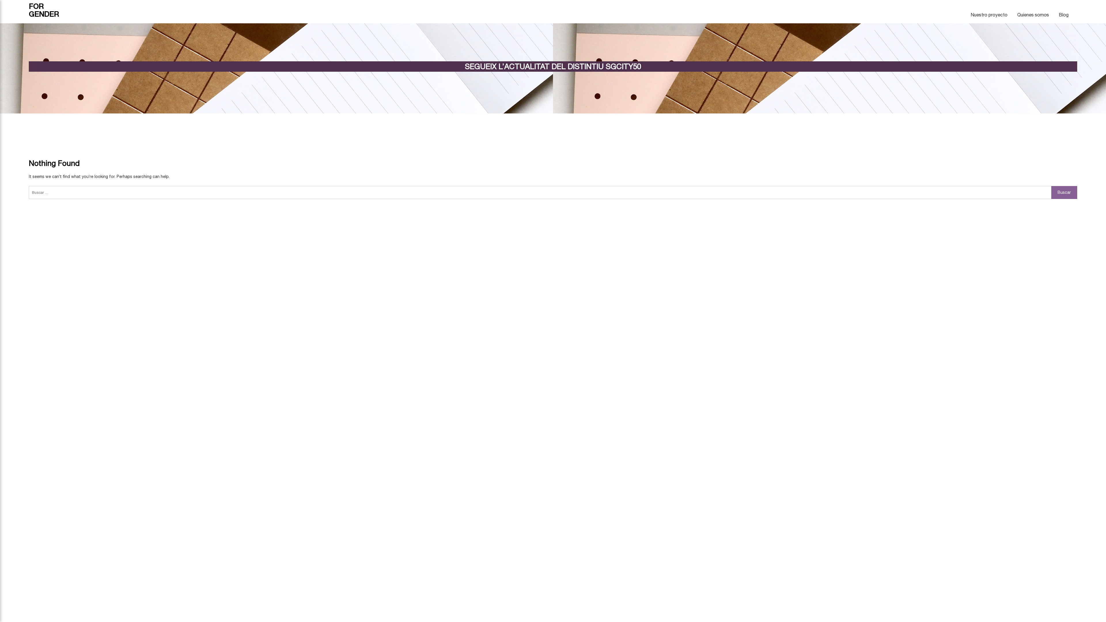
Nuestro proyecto (989, 14)
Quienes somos (1033, 14)
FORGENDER (44, 10)
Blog (1064, 14)
